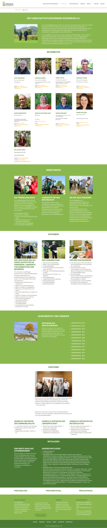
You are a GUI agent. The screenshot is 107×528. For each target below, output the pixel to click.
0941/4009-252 (62, 85)
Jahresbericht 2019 (78, 340)
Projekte (82, 3)
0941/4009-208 (21, 123)
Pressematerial (53, 490)
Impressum (61, 521)
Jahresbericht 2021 (77, 335)
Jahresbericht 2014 (77, 355)
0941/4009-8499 (23, 158)
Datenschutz (69, 521)
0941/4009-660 (41, 121)
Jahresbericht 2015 (77, 352)
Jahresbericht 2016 (77, 349)
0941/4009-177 (62, 123)
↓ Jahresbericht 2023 (77, 329)
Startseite (18, 9)
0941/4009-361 (21, 86)
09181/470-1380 (83, 122)
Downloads (42, 521)
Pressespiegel (86, 490)
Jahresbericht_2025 (77, 323)
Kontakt (102, 3)
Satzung (49, 521)
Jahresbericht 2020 (78, 337)
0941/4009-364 (41, 85)
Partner (96, 3)
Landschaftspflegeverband (50, 3)
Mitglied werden (40, 514)
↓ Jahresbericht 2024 (77, 326)
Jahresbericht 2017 (77, 346)
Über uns (63, 3)
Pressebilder (20, 490)
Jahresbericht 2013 (78, 358)
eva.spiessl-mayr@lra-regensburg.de (22, 160)
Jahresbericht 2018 (77, 343)
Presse (89, 3)
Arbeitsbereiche (74, 3)
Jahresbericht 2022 (77, 332)
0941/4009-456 (83, 86)
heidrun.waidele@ (42, 86)
